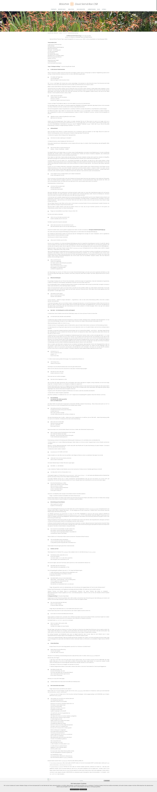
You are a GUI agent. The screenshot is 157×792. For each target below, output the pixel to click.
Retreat (67, 37)
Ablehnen (83, 789)
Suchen (107, 780)
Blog (98, 9)
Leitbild (104, 9)
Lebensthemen (92, 9)
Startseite (53, 9)
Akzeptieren (74, 789)
